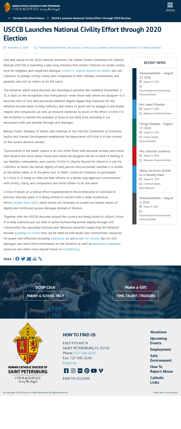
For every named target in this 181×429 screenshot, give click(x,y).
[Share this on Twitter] (23, 259)
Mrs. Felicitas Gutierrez (154, 151)
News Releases (146, 188)
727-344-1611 (85, 353)
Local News (101, 47)
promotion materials (106, 244)
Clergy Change (151, 137)
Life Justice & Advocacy (80, 47)
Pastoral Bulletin (147, 94)
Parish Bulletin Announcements (154, 90)
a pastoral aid (59, 238)
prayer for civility (87, 238)
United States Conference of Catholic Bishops (135, 47)
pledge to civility (28, 233)
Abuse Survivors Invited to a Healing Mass (155, 172)
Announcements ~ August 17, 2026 (156, 75)
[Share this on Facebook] (17, 259)
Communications (152, 183)
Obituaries (149, 113)
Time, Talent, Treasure (135, 295)
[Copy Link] (40, 259)
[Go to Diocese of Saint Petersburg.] (5, 18)
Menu (170, 10)
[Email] (29, 259)
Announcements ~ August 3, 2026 (156, 200)
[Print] (35, 259)
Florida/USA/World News (52, 47)
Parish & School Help (45, 295)
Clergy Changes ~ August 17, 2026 (156, 126)
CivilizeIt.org (71, 249)
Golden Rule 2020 (25, 203)
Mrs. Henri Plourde (152, 104)
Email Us (69, 363)
